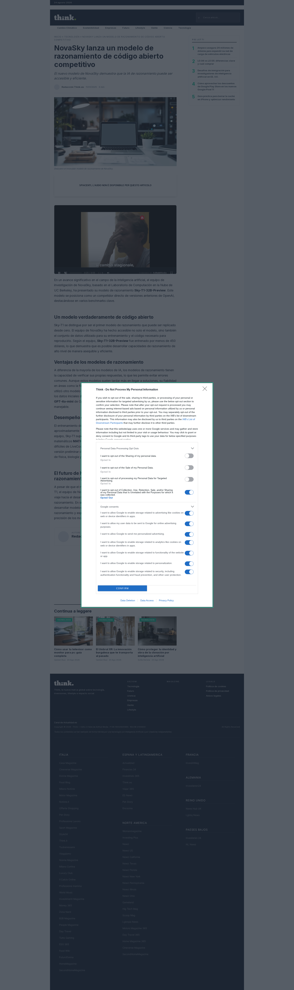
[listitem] (147, 448)
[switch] (189, 456)
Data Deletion (127, 600)
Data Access (147, 600)
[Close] (206, 390)
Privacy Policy (166, 600)
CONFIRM (122, 588)
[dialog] (147, 495)
